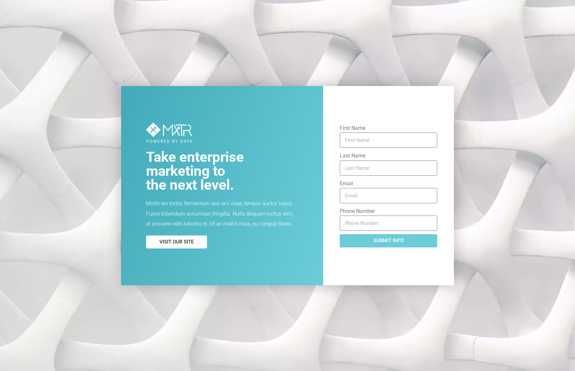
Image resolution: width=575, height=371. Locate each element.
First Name (352, 128)
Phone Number (357, 211)
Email (346, 183)
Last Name (352, 155)
